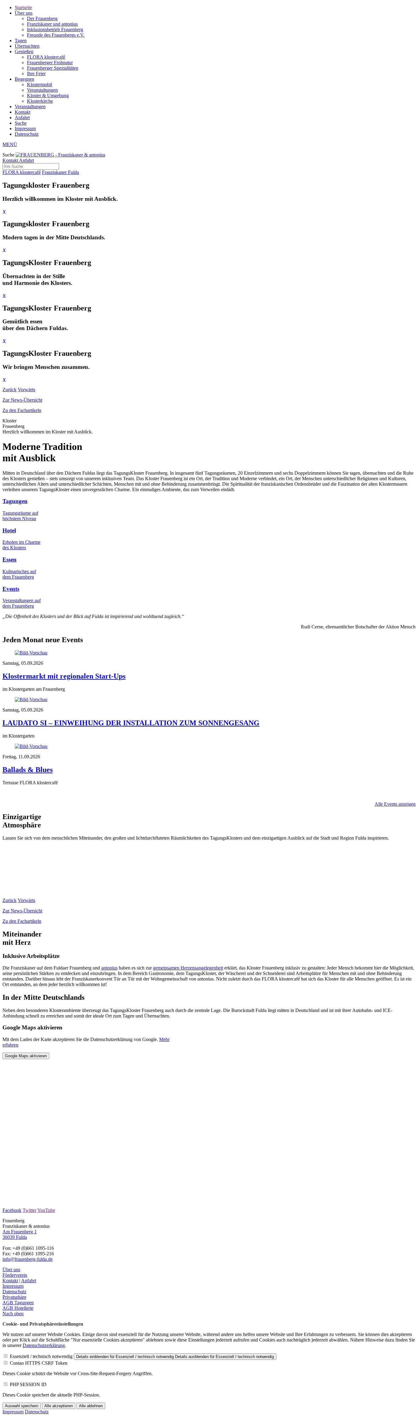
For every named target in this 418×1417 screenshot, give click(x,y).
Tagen (21, 40)
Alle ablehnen (91, 1406)
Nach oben (13, 1313)
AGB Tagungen (18, 1302)
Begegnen (24, 79)
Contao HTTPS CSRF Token (38, 1363)
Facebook (11, 1210)
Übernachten (27, 46)
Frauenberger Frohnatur (50, 62)
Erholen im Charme (21, 542)
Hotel (9, 530)
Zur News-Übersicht (22, 400)
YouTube (46, 1210)
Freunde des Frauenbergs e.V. (55, 35)
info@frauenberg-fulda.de (27, 1259)
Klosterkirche (40, 101)
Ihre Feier (36, 73)
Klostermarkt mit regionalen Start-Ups (63, 676)
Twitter (29, 1210)
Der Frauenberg (42, 18)
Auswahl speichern (21, 1406)
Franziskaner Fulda (60, 172)
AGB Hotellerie (17, 1308)
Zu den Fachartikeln (21, 410)
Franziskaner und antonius (52, 24)
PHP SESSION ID (28, 1384)
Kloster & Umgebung (48, 95)
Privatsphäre (14, 1297)
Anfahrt (22, 117)
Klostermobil (39, 84)
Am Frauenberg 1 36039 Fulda (19, 1234)
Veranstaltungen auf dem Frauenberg (21, 603)
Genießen (24, 51)
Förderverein (14, 1275)
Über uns (23, 13)
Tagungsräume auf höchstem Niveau (20, 515)
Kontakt (22, 112)
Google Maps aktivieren (26, 1056)
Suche (21, 123)
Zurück (9, 389)
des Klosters (14, 547)
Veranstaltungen (42, 90)
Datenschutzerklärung (44, 1345)
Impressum (25, 128)
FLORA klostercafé (46, 57)
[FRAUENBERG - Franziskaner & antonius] (60, 154)
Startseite (23, 7)
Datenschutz (27, 134)
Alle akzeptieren (58, 1406)
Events (10, 589)
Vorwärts (26, 389)
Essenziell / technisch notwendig (41, 1356)
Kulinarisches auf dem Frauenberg (19, 574)
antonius (109, 967)
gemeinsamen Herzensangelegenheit (188, 967)
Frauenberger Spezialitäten (52, 68)
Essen (9, 559)
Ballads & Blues (27, 770)
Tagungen (15, 501)
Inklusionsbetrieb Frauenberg (55, 29)
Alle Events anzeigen (395, 804)
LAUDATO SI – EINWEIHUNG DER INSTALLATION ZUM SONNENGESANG (130, 723)
